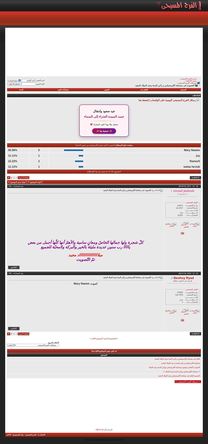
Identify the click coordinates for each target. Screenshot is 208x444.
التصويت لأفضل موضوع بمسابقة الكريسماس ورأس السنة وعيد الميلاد (174, 367)
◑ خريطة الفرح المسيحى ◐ (188, 381)
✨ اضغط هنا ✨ (104, 131)
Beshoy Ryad (184, 278)
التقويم (106, 90)
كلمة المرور (40, 84)
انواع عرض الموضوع (18, 182)
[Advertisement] (104, 51)
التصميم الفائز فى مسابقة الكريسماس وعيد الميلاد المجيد (179, 376)
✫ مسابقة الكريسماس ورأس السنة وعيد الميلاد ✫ (181, 371)
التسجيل (183, 90)
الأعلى (8, 435)
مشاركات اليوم (63, 90)
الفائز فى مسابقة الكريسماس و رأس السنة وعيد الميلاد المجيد (177, 359)
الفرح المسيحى (30, 435)
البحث (21, 90)
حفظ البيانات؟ (13, 81)
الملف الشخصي (192, 202)
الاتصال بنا (41, 435)
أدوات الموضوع (35, 182)
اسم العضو (41, 80)
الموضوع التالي (97, 338)
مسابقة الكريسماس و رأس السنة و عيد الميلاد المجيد (180, 363)
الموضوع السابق (110, 338)
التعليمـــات (144, 90)
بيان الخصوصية (18, 435)
